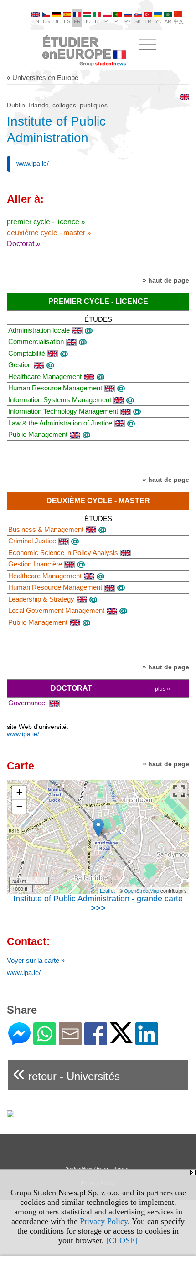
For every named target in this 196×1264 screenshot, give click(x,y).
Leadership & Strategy (41, 599)
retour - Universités (66, 1073)
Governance (27, 703)
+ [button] (19, 792)
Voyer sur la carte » (36, 960)
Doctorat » (23, 244)
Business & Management (45, 529)
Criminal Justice (32, 541)
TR (147, 21)
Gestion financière (35, 564)
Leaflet (107, 890)
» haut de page (166, 280)
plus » (162, 689)
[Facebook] (95, 1041)
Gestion (19, 365)
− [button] (19, 806)
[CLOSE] (122, 1240)
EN (35, 21)
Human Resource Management (55, 388)
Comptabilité (26, 353)
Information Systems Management (59, 400)
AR (168, 21)
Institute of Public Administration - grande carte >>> (98, 903)
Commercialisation (36, 341)
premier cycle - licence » (46, 222)
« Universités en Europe (42, 77)
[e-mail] (70, 1041)
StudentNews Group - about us (98, 1168)
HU (87, 21)
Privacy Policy (104, 1221)
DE (56, 21)
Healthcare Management (45, 376)
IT (97, 21)
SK (137, 21)
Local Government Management (56, 610)
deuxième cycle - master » (49, 233)
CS (46, 21)
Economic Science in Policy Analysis (63, 552)
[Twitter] (121, 1039)
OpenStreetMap (141, 890)
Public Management (37, 434)
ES (67, 21)
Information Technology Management (63, 411)
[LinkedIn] (146, 1041)
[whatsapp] (44, 1041)
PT (117, 21)
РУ (127, 21)
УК (158, 21)
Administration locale (39, 330)
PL (107, 21)
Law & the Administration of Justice (60, 423)
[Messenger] (19, 1041)
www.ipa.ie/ (32, 163)
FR (77, 21)
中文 (179, 21)
